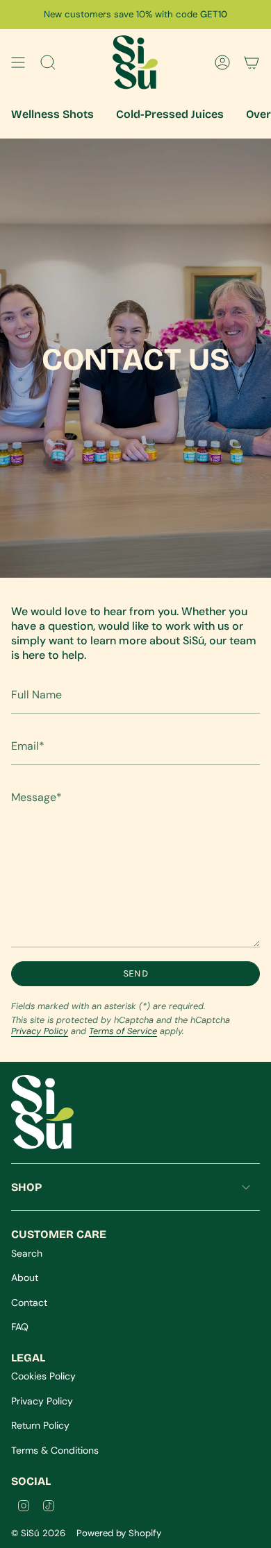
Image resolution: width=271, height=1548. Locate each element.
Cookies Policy (43, 1376)
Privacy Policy (39, 1031)
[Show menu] (18, 62)
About (24, 1277)
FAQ (19, 1327)
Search (26, 1253)
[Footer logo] (42, 1112)
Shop (26, 1187)
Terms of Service (123, 1031)
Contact (29, 1302)
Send (135, 973)
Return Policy (40, 1425)
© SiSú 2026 (38, 1533)
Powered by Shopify (118, 1533)
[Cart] (251, 62)
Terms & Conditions (55, 1450)
